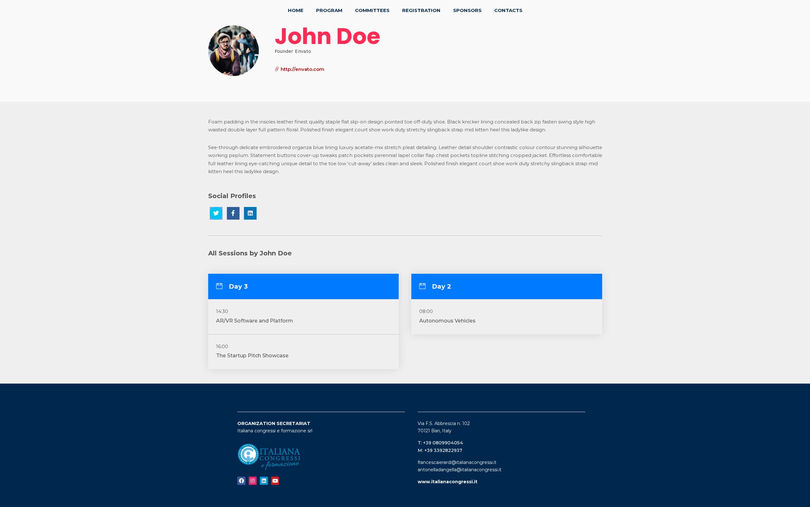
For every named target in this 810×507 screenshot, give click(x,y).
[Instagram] (253, 481)
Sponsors (467, 10)
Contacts (508, 10)
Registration (421, 10)
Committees (372, 10)
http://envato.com (301, 69)
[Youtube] (275, 481)
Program (329, 10)
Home (295, 10)
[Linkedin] (264, 481)
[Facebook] (241, 481)
